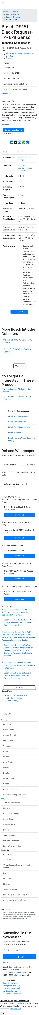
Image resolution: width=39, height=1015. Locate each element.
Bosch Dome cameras (17, 422)
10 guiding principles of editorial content (16, 866)
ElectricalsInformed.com (12, 993)
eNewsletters (8, 878)
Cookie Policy (15, 1008)
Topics (3, 799)
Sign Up (19, 956)
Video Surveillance (10, 730)
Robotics (7, 830)
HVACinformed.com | (11, 988)
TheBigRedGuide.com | (12, 986)
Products (7, 724)
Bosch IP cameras (15, 432)
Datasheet (7, 134)
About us (7, 860)
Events (6, 773)
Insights (6, 757)
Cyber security (9, 819)
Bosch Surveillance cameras (19, 427)
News (5, 751)
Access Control (9, 735)
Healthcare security (11, 813)
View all (19, 366)
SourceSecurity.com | (11, 983)
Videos (6, 784)
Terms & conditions (11, 889)
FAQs (5, 873)
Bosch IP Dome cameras (18, 416)
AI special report (10, 789)
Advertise (7, 854)
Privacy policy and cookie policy (17, 895)
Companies (7, 746)
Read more (6, 93)
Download (19, 459)
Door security (12, 701)
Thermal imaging (10, 835)
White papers (8, 778)
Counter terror (9, 824)
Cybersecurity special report (15, 794)
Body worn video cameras (14, 846)
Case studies (8, 762)
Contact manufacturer (14, 130)
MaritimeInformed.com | (12, 991)
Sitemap (6, 884)
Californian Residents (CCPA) (15, 900)
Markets (6, 767)
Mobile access (9, 808)
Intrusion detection (14, 698)
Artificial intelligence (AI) (13, 803)
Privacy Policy (24, 1003)
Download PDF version (19, 312)
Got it (3, 1013)
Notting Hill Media (21, 972)
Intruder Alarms (9, 740)
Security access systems (17, 695)
